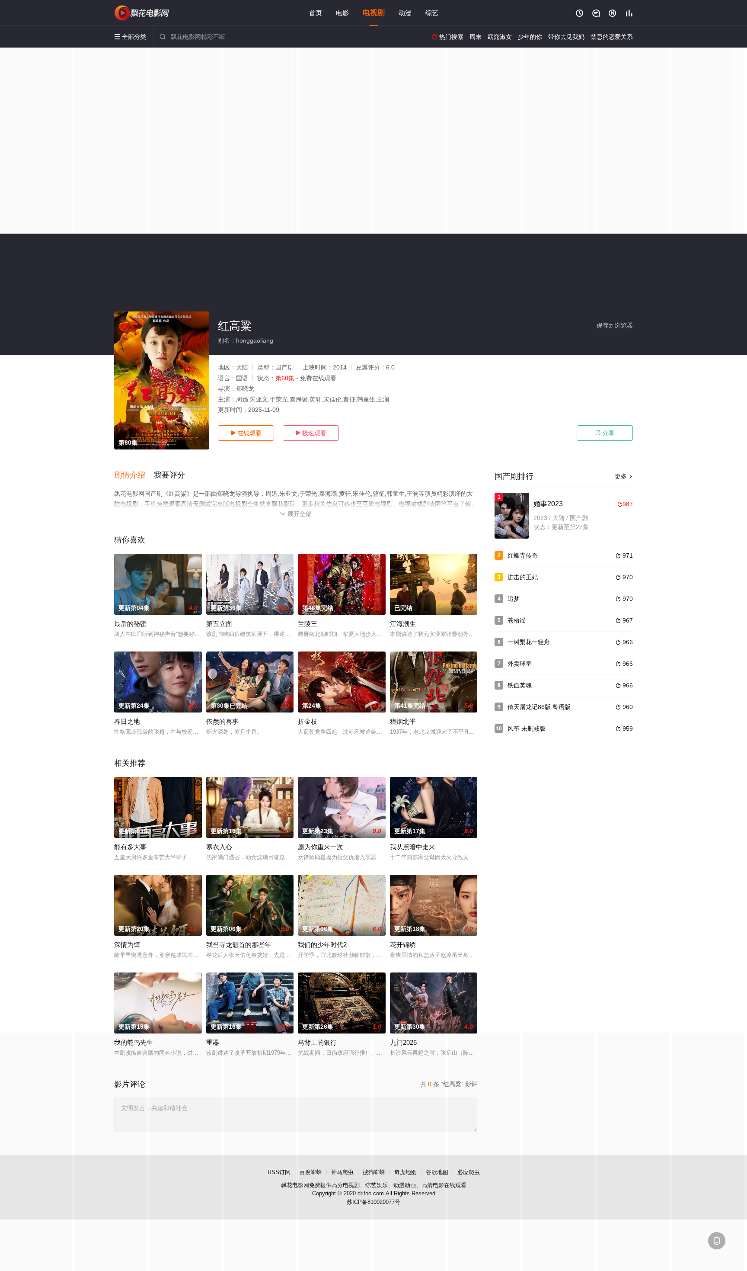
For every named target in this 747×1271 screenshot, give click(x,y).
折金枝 (307, 721)
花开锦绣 (403, 944)
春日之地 (127, 721)
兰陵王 (307, 623)
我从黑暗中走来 (412, 847)
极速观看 (310, 433)
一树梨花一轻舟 (529, 642)
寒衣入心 (219, 847)
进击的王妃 (523, 577)
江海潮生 (403, 623)
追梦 (514, 598)
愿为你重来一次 (320, 847)
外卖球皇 (520, 663)
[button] (134, 475)
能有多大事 (130, 847)
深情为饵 (127, 944)
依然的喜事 (222, 721)
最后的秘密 (130, 623)
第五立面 (219, 623)
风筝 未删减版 (527, 728)
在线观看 (246, 433)
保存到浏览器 (615, 325)
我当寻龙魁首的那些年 (238, 944)
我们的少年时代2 (322, 944)
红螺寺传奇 (523, 555)
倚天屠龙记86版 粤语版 (539, 706)
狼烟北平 (403, 721)
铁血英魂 (520, 685)
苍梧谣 (517, 620)
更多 (624, 476)
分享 (604, 433)
